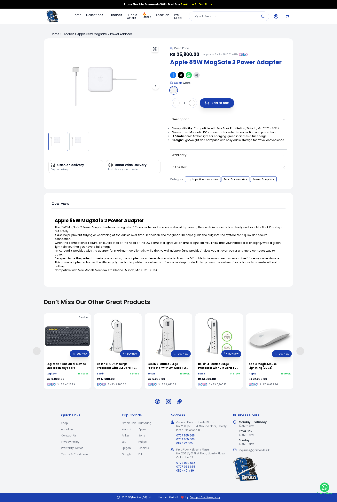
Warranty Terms (72, 448)
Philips (142, 442)
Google (126, 454)
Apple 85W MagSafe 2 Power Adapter (104, 34)
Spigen (126, 448)
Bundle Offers (132, 16)
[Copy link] (196, 75)
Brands (116, 15)
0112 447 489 (185, 471)
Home (77, 15)
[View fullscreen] (154, 48)
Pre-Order (178, 16)
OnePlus (144, 448)
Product (68, 34)
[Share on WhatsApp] (189, 75)
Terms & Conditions (74, 454)
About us (67, 429)
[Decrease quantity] (176, 103)
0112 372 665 (184, 443)
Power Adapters (263, 179)
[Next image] (155, 86)
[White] (173, 90)
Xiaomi (126, 429)
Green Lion (129, 423)
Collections (94, 15)
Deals (147, 14)
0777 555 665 (185, 435)
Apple (142, 429)
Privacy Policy (70, 442)
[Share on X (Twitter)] (181, 75)
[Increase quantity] (192, 103)
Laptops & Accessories (203, 179)
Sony (141, 435)
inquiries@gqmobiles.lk (254, 450)
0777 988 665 (185, 463)
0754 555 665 (185, 439)
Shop (64, 423)
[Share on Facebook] (173, 75)
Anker (125, 435)
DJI (140, 454)
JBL (124, 442)
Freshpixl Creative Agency (205, 497)
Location (162, 15)
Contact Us (68, 435)
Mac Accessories (235, 179)
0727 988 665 (185, 467)
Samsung (144, 423)
